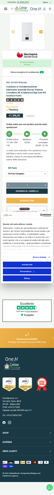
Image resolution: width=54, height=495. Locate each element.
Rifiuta (27, 278)
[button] (50, 9)
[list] (27, 32)
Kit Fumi (12, 168)
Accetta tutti (27, 265)
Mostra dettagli (39, 257)
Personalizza (25, 271)
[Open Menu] (6, 9)
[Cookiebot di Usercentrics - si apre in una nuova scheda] (40, 215)
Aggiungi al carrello (27, 191)
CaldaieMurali (14, 473)
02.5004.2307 (23, 2)
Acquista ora (27, 200)
